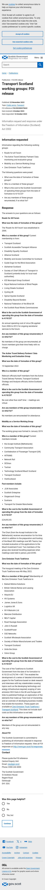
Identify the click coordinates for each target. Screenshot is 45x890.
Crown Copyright (8, 858)
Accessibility (6, 853)
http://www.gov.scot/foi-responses (27, 746)
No (8, 809)
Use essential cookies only (22, 42)
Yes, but (10, 815)
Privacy (38, 858)
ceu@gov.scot (13, 764)
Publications (13, 73)
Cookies (35, 853)
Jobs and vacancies (25, 858)
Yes (8, 803)
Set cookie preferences (22, 48)
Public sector (11, 105)
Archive (17, 853)
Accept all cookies (22, 34)
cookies (12, 4)
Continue (7, 824)
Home (4, 73)
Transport (20, 105)
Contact (26, 853)
